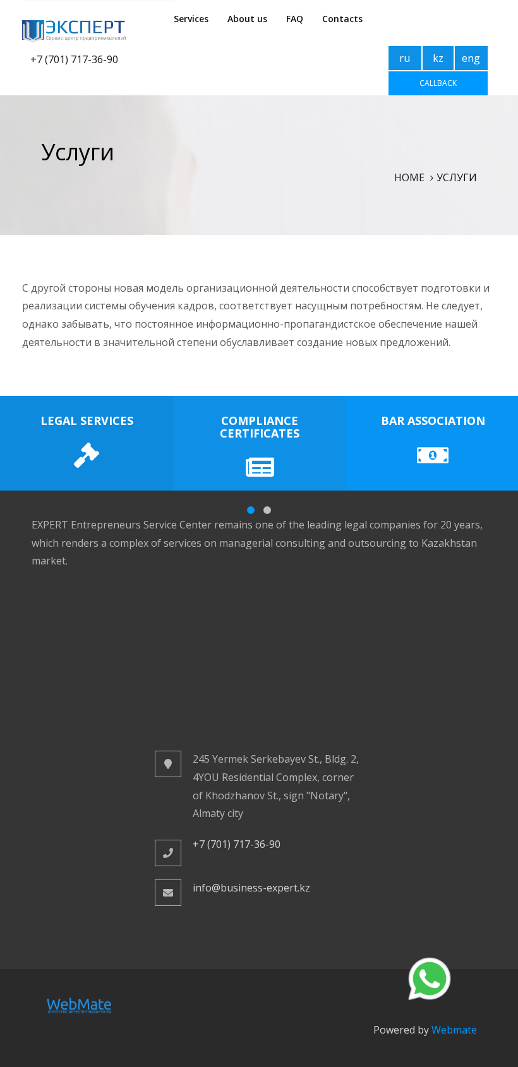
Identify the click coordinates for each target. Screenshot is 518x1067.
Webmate (454, 1030)
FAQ (294, 19)
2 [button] (267, 510)
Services (191, 19)
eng (471, 58)
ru (404, 58)
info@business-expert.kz (251, 888)
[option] (86, 443)
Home (409, 177)
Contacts (342, 19)
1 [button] (251, 510)
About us (247, 19)
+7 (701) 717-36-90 (74, 59)
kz (438, 58)
